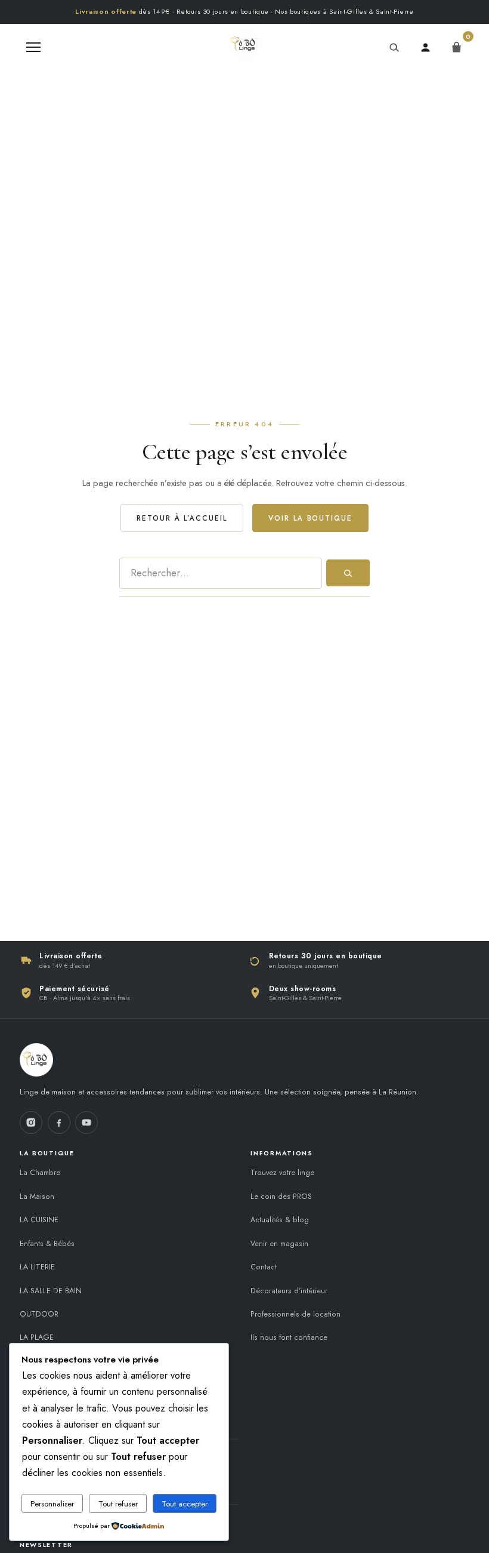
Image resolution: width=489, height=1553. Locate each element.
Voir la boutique (310, 518)
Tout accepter (185, 1503)
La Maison (37, 1196)
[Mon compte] (425, 47)
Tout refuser (118, 1503)
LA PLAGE (37, 1337)
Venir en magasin (279, 1243)
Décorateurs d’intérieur (288, 1291)
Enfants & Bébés (47, 1243)
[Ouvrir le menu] (33, 47)
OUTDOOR (39, 1314)
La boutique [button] (47, 1153)
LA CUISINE (39, 1219)
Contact (263, 1267)
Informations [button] (281, 1153)
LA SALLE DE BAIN (51, 1291)
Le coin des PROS (281, 1196)
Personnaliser (52, 1503)
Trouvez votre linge (282, 1172)
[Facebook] (59, 1122)
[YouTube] (86, 1122)
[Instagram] (31, 1122)
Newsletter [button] (46, 1544)
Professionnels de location (295, 1314)
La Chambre (40, 1172)
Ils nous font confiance (288, 1337)
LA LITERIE (37, 1267)
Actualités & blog (279, 1219)
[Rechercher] (394, 47)
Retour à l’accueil (182, 518)
